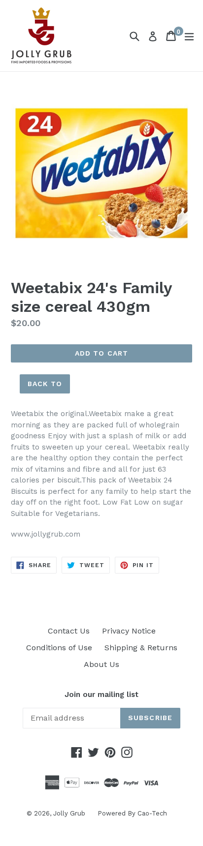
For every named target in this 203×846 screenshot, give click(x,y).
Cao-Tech (152, 813)
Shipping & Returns (140, 647)
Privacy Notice (129, 630)
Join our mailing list (101, 694)
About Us (101, 664)
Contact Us (69, 630)
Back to (45, 384)
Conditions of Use (59, 647)
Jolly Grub (69, 813)
